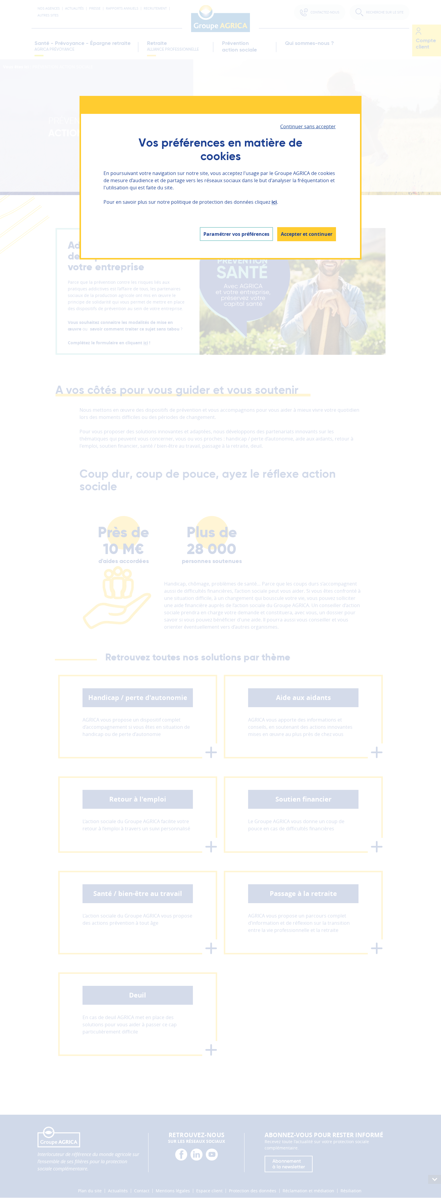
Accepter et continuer (306, 234)
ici (274, 202)
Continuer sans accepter (308, 126)
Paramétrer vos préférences (236, 234)
